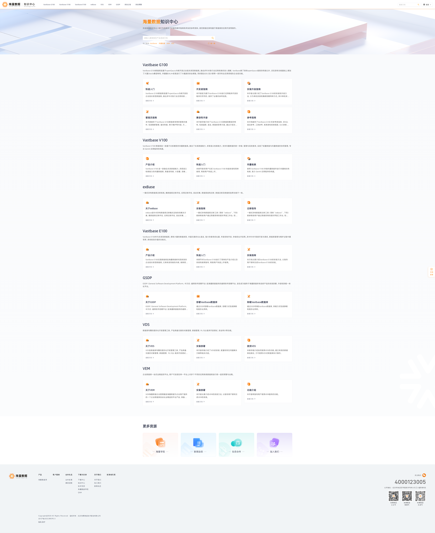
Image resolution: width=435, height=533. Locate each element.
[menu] (219, 4)
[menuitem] (49, 4)
